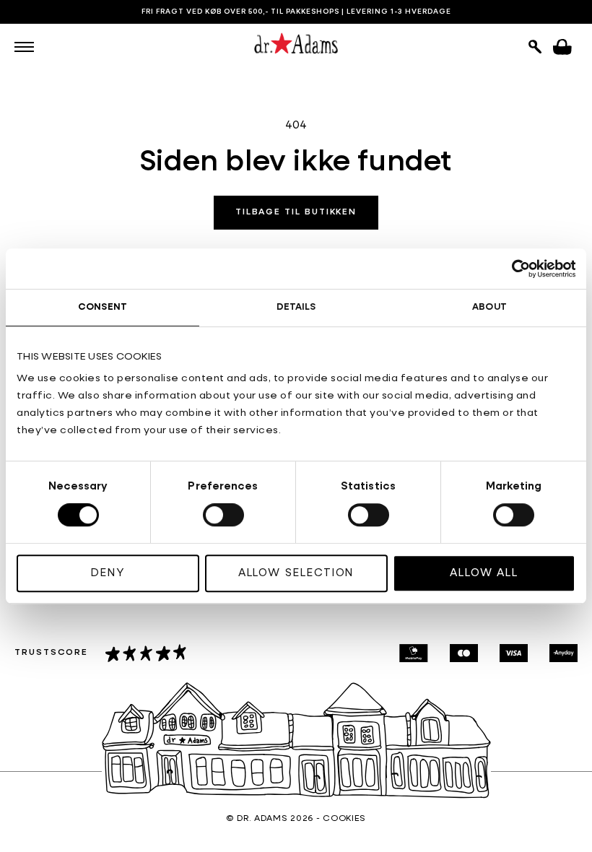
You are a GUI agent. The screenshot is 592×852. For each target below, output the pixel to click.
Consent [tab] (102, 307)
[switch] (223, 514)
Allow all (484, 573)
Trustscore (51, 652)
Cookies (344, 818)
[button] (24, 47)
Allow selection (296, 573)
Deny (108, 573)
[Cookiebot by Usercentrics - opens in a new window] (512, 268)
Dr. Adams (262, 818)
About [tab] (489, 307)
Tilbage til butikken (296, 212)
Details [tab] (296, 307)
